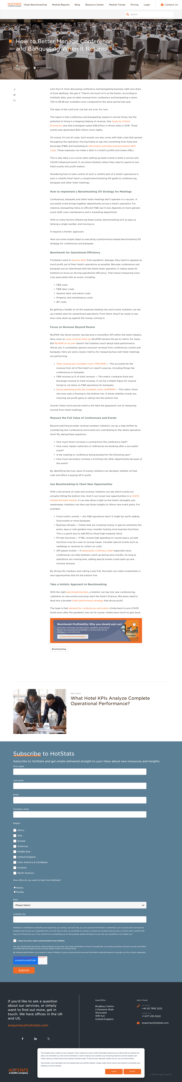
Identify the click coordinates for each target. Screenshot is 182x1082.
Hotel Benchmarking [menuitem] (35, 4)
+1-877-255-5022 (151, 1016)
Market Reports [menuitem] (60, 4)
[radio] (79, 888)
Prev (159, 29)
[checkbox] (79, 852)
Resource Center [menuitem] (94, 4)
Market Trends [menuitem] (117, 4)
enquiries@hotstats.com (28, 1025)
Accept (113, 1071)
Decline (132, 1071)
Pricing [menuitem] (134, 4)
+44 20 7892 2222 (152, 1008)
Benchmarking (59, 649)
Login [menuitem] (147, 4)
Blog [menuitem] (77, 4)
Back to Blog (18, 29)
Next (167, 29)
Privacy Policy (70, 948)
